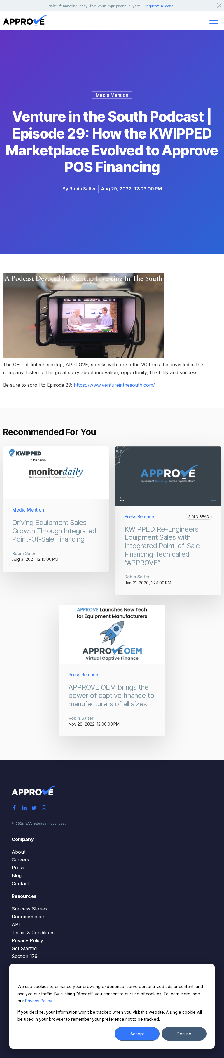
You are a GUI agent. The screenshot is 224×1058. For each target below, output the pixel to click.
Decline (184, 1033)
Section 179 (25, 956)
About (18, 852)
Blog (17, 875)
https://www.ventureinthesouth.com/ (114, 385)
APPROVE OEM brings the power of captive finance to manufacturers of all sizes (111, 695)
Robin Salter (82, 189)
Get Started (24, 948)
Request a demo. (160, 6)
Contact (20, 884)
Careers (20, 860)
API (16, 924)
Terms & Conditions (33, 933)
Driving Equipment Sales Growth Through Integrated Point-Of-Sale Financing (54, 531)
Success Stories (29, 909)
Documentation (29, 916)
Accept (137, 1033)
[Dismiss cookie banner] (204, 975)
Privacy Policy (38, 1000)
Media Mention (112, 95)
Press (18, 867)
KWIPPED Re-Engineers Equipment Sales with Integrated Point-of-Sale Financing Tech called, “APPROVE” (162, 546)
